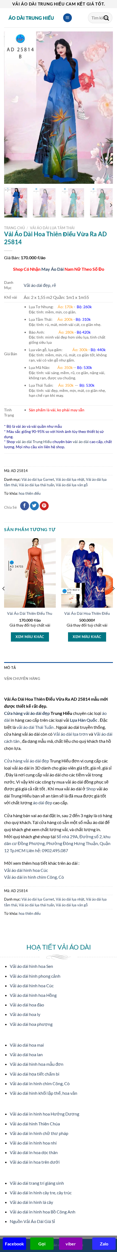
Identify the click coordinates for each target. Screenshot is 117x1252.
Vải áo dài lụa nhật (70, 479)
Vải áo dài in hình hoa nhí (33, 1142)
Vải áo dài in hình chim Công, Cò (34, 877)
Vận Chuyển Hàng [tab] (22, 678)
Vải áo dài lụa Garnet (37, 479)
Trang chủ (14, 228)
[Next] (104, 107)
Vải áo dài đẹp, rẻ (40, 285)
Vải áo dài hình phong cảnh (35, 976)
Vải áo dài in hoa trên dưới (35, 1161)
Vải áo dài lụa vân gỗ (72, 485)
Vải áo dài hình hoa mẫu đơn (36, 1064)
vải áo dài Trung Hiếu (34, 441)
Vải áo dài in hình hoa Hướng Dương (44, 1113)
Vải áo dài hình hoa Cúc (26, 870)
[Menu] (67, 17)
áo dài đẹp (42, 802)
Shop (91, 788)
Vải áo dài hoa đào (27, 1004)
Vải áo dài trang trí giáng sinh (37, 1183)
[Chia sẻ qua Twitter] (34, 506)
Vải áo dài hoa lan (26, 1054)
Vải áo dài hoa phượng (31, 1024)
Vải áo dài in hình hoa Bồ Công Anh (42, 1211)
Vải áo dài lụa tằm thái (52, 228)
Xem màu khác (30, 636)
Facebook (14, 1243)
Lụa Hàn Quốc (84, 720)
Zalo (104, 1243)
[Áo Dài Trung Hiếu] (31, 18)
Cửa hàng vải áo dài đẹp (27, 713)
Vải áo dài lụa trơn (71, 733)
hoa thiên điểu (30, 493)
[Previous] (13, 107)
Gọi (41, 1243)
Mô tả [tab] (10, 667)
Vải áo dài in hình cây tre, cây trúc (41, 1192)
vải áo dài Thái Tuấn (35, 727)
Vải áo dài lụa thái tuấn (36, 485)
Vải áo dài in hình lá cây (31, 1202)
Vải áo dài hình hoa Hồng (33, 995)
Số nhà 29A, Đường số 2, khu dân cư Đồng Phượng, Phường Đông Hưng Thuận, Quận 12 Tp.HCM (57, 843)
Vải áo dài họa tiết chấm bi (34, 1073)
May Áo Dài (52, 269)
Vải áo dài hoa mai (27, 1044)
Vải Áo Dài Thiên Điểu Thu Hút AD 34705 (42, 613)
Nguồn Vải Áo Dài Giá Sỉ (32, 1221)
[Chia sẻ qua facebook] (24, 506)
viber (71, 1243)
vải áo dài (81, 441)
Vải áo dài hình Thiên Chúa (35, 1123)
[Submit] (106, 18)
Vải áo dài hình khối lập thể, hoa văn (43, 1093)
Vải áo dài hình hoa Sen (31, 966)
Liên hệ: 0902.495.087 (47, 850)
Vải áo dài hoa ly (25, 1014)
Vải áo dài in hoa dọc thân (34, 1152)
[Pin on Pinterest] (44, 506)
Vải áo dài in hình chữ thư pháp (39, 1133)
